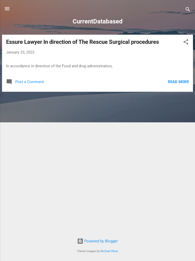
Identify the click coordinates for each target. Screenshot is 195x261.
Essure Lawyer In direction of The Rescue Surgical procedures (82, 42)
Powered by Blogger (100, 241)
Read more (178, 82)
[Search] (188, 10)
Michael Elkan (109, 251)
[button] (186, 43)
